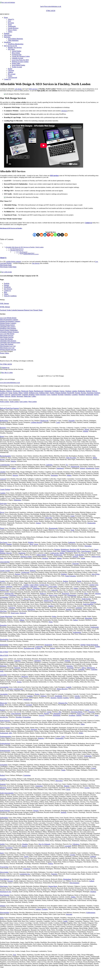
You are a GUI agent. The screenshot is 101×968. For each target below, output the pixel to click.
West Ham (3, 611)
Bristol (2, 436)
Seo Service (36, 263)
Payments (11, 23)
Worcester (69, 914)
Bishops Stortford (60, 393)
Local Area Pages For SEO (20, 60)
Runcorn (15, 475)
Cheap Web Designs (6, 339)
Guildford (93, 856)
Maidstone (3, 666)
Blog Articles (16, 53)
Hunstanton (57, 713)
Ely (67, 465)
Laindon (74, 391)
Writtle (83, 558)
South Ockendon (40, 394)
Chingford (9, 586)
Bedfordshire (4, 420)
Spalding (66, 698)
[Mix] (52, 234)
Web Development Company (9, 319)
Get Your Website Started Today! (27, 253)
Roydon (83, 393)
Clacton (61, 391)
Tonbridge (81, 669)
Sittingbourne (91, 668)
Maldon (62, 553)
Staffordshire (4, 817)
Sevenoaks (70, 668)
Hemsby (46, 713)
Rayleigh (61, 394)
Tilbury (20, 393)
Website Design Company (8, 323)
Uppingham (27, 775)
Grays (48, 394)
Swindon (45, 909)
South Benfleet (79, 555)
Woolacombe (91, 523)
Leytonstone (4, 597)
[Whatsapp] (55, 234)
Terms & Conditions (10, 296)
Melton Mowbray (62, 689)
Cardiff (65, 921)
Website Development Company (10, 321)
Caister (87, 710)
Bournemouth (53, 528)
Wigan (51, 622)
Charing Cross (93, 585)
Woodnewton (90, 468)
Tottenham (11, 608)
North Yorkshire (5, 727)
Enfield (26, 393)
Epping (15, 393)
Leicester (10, 689)
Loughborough (18, 689)
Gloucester (75, 563)
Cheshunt (68, 391)
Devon (2, 512)
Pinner (2, 396)
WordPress (7, 42)
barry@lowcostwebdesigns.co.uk (50, 6)
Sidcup (83, 668)
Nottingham (87, 756)
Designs (6, 285)
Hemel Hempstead (92, 645)
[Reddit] (41, 234)
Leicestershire (4, 687)
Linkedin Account (17, 58)
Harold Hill (70, 393)
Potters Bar (27, 396)
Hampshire (3, 625)
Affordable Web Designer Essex (10, 342)
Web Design (8, 35)
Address (10, 72)
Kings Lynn (81, 713)
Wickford (45, 558)
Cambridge (49, 465)
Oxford (93, 768)
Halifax (73, 897)
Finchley (95, 588)
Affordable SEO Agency (7, 326)
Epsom (26, 856)
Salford (75, 620)
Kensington (13, 595)
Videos (10, 31)
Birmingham (67, 879)
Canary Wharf (33, 585)
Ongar (10, 393)
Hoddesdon (81, 391)
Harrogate (34, 729)
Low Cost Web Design (7, 333)
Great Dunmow (86, 551)
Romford (32, 394)
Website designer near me (8, 349)
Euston (76, 588)
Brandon (25, 844)
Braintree (57, 549)
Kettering (41, 738)
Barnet (31, 391)
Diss (60, 712)
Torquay (38, 523)
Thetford (78, 715)
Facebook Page (16, 54)
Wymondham (26, 717)
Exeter (72, 516)
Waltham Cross (33, 393)
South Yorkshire (5, 810)
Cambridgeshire (5, 465)
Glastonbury (39, 786)
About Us (11, 19)
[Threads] (62, 234)
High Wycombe (71, 458)
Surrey (2, 853)
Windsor (85, 431)
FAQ (9, 21)
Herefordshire (4, 639)
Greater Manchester (6, 616)
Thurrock (75, 556)
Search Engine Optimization (9, 330)
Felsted (63, 551)
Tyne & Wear (4, 867)
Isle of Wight (4, 652)
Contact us (88, 223)
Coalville (68, 687)
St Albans (38, 648)
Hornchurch (65, 593)
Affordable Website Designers (9, 332)
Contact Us (7, 79)
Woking (50, 863)
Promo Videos (4, 353)
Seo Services (8, 289)
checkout (64, 111)
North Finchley (86, 599)
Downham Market (76, 712)
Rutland (2, 775)
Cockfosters (25, 586)
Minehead (3, 787)
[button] (4, 14)
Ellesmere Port (62, 703)
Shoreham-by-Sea (5, 891)
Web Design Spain (6, 265)
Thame (63, 770)
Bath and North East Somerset (9, 408)
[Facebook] (34, 234)
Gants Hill (54, 590)
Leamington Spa (25, 874)
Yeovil (68, 789)
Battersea (33, 570)
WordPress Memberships (15, 44)
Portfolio (6, 33)
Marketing (7, 37)
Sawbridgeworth (29, 648)
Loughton (75, 394)
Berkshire (3, 428)
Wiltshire (3, 906)
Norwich (41, 715)
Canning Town (44, 585)
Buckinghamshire (5, 456)
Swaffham (72, 715)
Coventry (10, 881)
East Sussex (3, 542)
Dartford (67, 660)
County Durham (5, 489)
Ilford (1, 394)
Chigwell (7, 394)
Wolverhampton (74, 883)
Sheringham (56, 715)
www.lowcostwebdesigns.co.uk (10, 382)
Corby (63, 736)
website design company (13, 261)
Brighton (31, 542)
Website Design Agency (7, 325)
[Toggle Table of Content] (1, 244)
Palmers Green (48, 600)
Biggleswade (44, 420)
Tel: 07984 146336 (6, 364)
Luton (58, 422)
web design (18, 89)
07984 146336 (50, 10)
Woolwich (23, 613)
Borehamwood (38, 391)
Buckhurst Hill (74, 549)
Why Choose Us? (23, 251)
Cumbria (2, 493)
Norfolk (2, 710)
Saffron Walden (41, 555)
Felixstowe (76, 844)
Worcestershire (4, 912)
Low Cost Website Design (8, 318)
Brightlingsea (65, 549)
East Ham (23, 588)
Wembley (69, 609)
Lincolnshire (4, 694)
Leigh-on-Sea (54, 553)
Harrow (96, 394)
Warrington (54, 475)
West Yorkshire (4, 895)
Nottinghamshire (5, 750)
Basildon (3, 391)
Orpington (69, 666)
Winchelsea (88, 546)
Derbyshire (3, 503)
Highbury (64, 574)
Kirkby (2, 705)
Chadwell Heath (16, 394)
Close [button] (2, 967)
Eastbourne (71, 542)
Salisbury (38, 909)
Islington (98, 593)
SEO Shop (11, 49)
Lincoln (77, 696)
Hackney (17, 574)
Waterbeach (60, 468)
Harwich (9, 553)
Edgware (7, 396)
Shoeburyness (58, 555)
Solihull (91, 881)
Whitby (81, 733)
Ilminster (66, 786)
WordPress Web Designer (8, 328)
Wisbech (82, 468)
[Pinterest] (48, 234)
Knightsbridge (71, 595)
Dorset (2, 528)
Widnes (69, 475)
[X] (38, 234)
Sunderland (26, 868)
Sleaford (59, 698)
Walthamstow (31, 609)
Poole (72, 530)
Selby (10, 733)
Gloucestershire (5, 562)
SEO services (33, 89)
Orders (10, 76)
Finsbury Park (4, 590)
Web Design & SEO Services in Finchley (11, 228)
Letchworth (39, 646)
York (14, 955)
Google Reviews (13, 28)
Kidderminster (90, 912)
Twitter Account (17, 67)
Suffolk (2, 844)
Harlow (52, 393)
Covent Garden (52, 586)
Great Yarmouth (16, 713)
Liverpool (29, 705)
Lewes (36, 544)
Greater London (5, 570)
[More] (66, 234)
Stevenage (20, 396)
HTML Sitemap (5, 307)
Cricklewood (25, 572)
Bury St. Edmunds (44, 844)
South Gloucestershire (7, 793)
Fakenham (91, 712)
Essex (2, 549)
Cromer (49, 712)
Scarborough (4, 733)
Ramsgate (17, 668)
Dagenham (90, 393)
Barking (65, 581)
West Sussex (4, 886)
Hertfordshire (4, 645)
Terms (10, 24)
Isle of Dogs (95, 574)
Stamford (77, 698)
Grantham (29, 696)
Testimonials (12, 26)
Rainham (97, 393)
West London (32, 401)
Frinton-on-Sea (71, 551)
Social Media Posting (18, 65)
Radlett (97, 646)
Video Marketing (13, 40)
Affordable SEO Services (16, 250)
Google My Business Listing (21, 56)
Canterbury (17, 660)
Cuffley (33, 396)
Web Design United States (8, 267)
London (2, 581)
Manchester (88, 618)
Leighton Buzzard (36, 422)
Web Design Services (6, 335)
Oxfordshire (3, 765)
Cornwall (3, 479)
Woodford (82, 394)
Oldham (21, 620)
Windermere (17, 500)
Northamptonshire (5, 736)
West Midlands (4, 879)
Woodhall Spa (27, 699)
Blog (5, 292)
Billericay (9, 391)
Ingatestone (22, 553)
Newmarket (9, 847)
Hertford (88, 391)
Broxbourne (17, 391)
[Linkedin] (45, 234)
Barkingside (89, 394)
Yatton (83, 724)
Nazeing (77, 393)
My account (11, 74)
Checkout (11, 70)
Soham (13, 468)
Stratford (50, 606)
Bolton (54, 616)
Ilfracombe (48, 518)
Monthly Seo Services (15, 47)
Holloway (43, 593)
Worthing (93, 891)
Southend (54, 394)
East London (24, 401)
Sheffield (63, 812)
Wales (2, 917)
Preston (19, 682)
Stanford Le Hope (26, 556)
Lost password (12, 77)
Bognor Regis (52, 886)
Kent (1, 659)
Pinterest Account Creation (20, 61)
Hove (31, 544)
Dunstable (71, 420)
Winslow (13, 461)
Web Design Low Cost (7, 348)
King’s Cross (53, 595)
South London (14, 401)
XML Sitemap (4, 303)
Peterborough (75, 466)
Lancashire (3, 675)
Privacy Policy (12, 30)
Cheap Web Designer (6, 344)
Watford (52, 648)
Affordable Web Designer (8, 341)
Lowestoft (68, 846)
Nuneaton (54, 874)
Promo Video (16, 63)
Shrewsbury (59, 780)
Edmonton (67, 394)
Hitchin (13, 396)
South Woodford (88, 604)
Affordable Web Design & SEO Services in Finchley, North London (24, 247)
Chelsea (2, 586)
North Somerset (5, 720)
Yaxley (97, 468)
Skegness (53, 698)
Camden (26, 585)
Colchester (55, 391)
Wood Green (15, 613)
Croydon (72, 855)
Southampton (77, 632)
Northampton (59, 738)
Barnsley (36, 810)
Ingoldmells (58, 696)
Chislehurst (37, 660)
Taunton (86, 787)
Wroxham (18, 717)
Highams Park (9, 593)
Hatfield (83, 645)
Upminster (25, 394)
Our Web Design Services (17, 248)
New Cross (27, 599)
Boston (37, 694)
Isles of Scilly (4, 655)
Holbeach (44, 696)
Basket (10, 69)
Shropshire (3, 779)
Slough (87, 429)
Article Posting (16, 51)
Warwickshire (4, 872)
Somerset (3, 784)
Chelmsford (47, 391)
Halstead (2, 553)
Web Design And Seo (7, 337)
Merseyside (3, 703)
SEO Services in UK (10, 46)
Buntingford (48, 645)
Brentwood (24, 391)
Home (6, 17)
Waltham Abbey (44, 393)
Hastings (9, 544)
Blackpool (25, 676)
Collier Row (33, 586)
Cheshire (3, 472)
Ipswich (24, 846)
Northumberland (5, 743)
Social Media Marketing (15, 39)
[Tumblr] (58, 234)
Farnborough (94, 627)
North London (4, 401)
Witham (59, 558)
